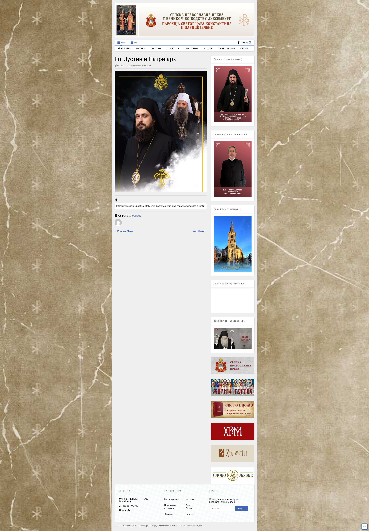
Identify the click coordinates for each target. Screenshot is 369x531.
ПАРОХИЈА (172, 48)
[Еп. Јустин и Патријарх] (161, 131)
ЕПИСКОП (140, 48)
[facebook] (238, 42)
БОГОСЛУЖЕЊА (191, 48)
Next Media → (199, 231)
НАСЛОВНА (126, 48)
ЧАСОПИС (208, 48)
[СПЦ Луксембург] (185, 36)
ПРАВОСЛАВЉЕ (226, 48)
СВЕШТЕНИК (156, 48)
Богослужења (171, 499)
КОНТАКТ (244, 48)
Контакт (190, 514)
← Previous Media (124, 231)
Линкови (168, 514)
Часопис (190, 499)
